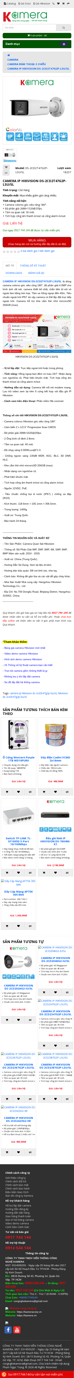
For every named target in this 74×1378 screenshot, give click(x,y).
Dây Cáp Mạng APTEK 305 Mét (18, 893)
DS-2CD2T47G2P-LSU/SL (46, 281)
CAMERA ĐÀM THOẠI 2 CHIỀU (26, 64)
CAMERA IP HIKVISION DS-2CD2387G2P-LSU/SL (55, 1066)
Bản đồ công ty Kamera (19, 1195)
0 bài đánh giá (29, 251)
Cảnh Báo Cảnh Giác (17, 1227)
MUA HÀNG (37, 241)
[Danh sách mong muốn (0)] (58, 3)
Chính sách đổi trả (15, 1181)
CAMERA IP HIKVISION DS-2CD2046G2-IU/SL (55, 959)
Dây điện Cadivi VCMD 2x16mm (55, 759)
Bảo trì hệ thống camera (19, 1219)
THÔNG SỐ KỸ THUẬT (33, 265)
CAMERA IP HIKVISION (17, 281)
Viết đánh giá (46, 251)
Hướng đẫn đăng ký (16, 1209)
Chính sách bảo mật (17, 1185)
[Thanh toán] (68, 3)
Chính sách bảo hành (17, 1188)
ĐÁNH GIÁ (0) (36, 273)
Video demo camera (17, 1223)
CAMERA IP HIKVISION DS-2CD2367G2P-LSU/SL (18, 1066)
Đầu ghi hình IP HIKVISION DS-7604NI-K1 (55, 841)
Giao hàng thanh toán (18, 1216)
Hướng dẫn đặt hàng (17, 1212)
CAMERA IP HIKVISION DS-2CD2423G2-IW (18, 1119)
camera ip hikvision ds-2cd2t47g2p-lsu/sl (33, 693)
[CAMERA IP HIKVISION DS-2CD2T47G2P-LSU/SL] (37, 110)
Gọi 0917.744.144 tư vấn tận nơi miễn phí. (35, 1374)
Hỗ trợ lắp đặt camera (18, 1205)
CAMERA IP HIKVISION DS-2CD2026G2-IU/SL (18, 987)
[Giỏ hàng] (63, 3)
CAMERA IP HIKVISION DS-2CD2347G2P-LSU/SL (55, 1012)
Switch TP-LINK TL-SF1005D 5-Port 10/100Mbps (18, 841)
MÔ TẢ (10, 265)
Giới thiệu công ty (15, 1177)
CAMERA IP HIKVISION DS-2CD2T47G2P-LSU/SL (38, 68)
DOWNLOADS (14, 273)
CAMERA (12, 59)
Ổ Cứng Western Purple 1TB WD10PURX (18, 759)
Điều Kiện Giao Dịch (17, 1192)
